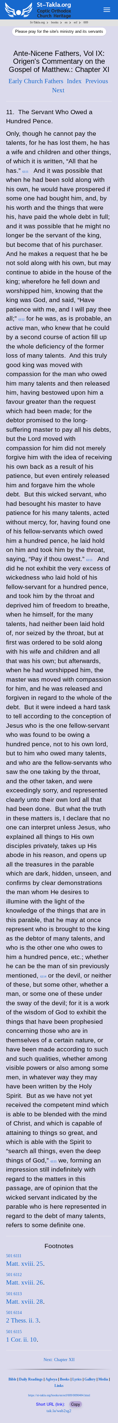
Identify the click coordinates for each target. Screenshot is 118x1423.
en (66, 22)
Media (103, 1379)
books (54, 22)
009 (86, 22)
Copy (75, 1404)
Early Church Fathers (35, 81)
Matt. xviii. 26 (24, 1282)
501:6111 (13, 1256)
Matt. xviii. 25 (24, 1263)
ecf (75, 22)
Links (59, 1386)
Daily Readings (31, 1379)
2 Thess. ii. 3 (22, 1320)
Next (58, 90)
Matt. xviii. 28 (24, 1301)
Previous (96, 81)
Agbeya (51, 1379)
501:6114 (14, 1312)
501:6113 (14, 1294)
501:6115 (14, 1331)
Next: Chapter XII (59, 1359)
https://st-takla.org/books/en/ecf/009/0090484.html (59, 1395)
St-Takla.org (37, 22)
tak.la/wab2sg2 (59, 1410)
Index (74, 81)
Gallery (90, 1379)
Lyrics (77, 1379)
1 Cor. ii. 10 (21, 1339)
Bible (12, 1379)
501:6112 (14, 1274)
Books (65, 1379)
